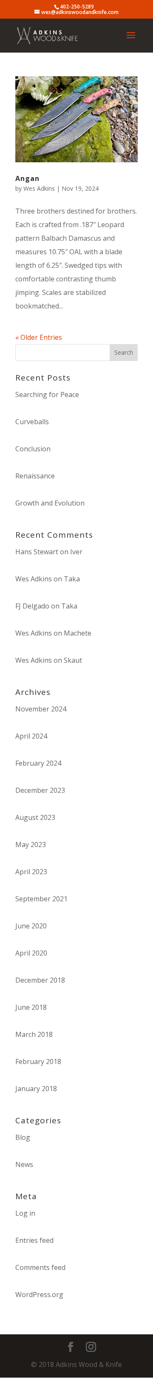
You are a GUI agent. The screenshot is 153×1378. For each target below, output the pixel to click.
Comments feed (40, 1267)
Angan (27, 178)
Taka (72, 578)
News (24, 1164)
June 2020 (31, 926)
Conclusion (33, 448)
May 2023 (30, 844)
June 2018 (31, 1007)
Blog (22, 1137)
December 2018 (40, 980)
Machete (77, 633)
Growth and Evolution (50, 503)
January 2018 (36, 1088)
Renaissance (35, 476)
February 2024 (38, 763)
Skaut (73, 660)
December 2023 (40, 790)
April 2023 (31, 871)
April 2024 (31, 736)
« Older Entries (38, 337)
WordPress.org (39, 1294)
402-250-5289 (77, 6)
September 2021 (41, 898)
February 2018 (38, 1061)
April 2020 (31, 953)
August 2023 (35, 817)
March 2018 (34, 1034)
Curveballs (32, 421)
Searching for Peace (47, 394)
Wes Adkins (39, 188)
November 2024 (40, 709)
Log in (25, 1213)
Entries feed (34, 1240)
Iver (76, 551)
